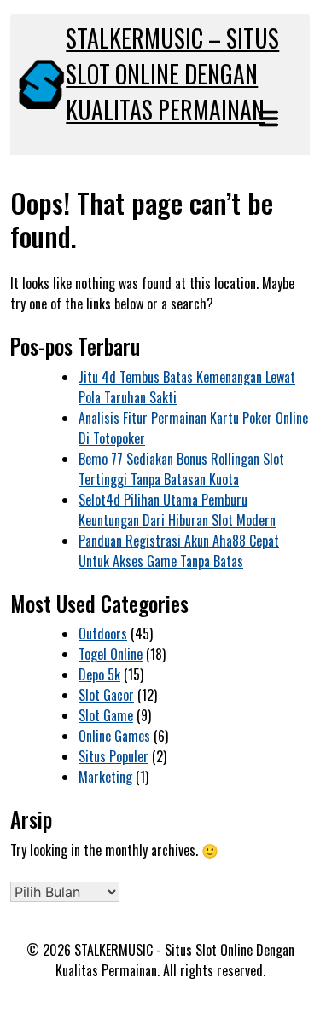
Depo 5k (99, 674)
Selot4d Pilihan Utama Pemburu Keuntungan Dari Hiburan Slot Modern (177, 509)
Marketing (105, 776)
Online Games (114, 736)
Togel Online (111, 654)
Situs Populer (113, 756)
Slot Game (106, 715)
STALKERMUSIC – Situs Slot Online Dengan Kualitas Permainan (172, 73)
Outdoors (103, 633)
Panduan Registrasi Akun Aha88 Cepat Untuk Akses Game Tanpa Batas (179, 550)
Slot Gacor (106, 695)
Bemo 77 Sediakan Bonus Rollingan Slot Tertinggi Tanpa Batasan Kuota (181, 468)
